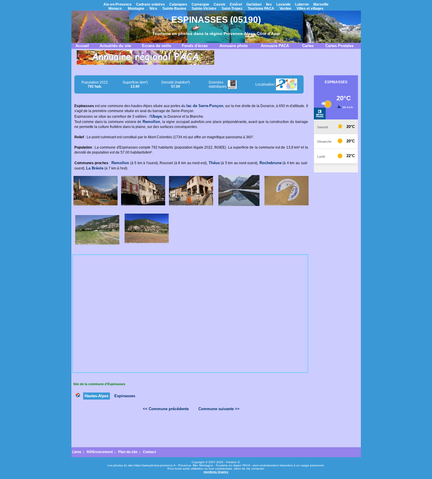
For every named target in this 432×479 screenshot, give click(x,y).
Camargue (200, 4)
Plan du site (128, 452)
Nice (153, 8)
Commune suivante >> (219, 409)
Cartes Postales (339, 46)
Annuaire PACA (275, 46)
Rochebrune (270, 163)
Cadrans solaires (150, 4)
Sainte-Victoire (204, 8)
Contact (149, 452)
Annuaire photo (234, 46)
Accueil (82, 46)
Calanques (178, 4)
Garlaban (254, 4)
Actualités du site (115, 46)
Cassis (219, 4)
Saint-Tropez (232, 8)
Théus (214, 163)
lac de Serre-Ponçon (204, 106)
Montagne (136, 8)
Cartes (308, 46)
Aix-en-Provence (117, 4)
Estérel (236, 4)
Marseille (321, 4)
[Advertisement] (191, 431)
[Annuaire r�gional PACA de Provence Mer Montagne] (145, 63)
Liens (76, 452)
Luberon (302, 4)
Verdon (285, 8)
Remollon (151, 121)
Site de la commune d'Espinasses (99, 384)
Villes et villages (310, 8)
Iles (269, 4)
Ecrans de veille (156, 46)
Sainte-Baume (174, 8)
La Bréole (94, 168)
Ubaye (156, 116)
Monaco (115, 8)
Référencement (100, 452)
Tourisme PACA (261, 8)
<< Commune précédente (166, 409)
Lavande (283, 4)
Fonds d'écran (195, 46)
